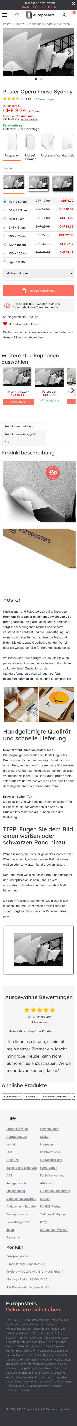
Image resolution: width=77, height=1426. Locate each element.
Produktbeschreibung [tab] (19, 426)
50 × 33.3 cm (17, 210)
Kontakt (11, 1144)
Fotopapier (12, 155)
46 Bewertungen (44, 99)
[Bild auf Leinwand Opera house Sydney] (17, 377)
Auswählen (18, 402)
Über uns (12, 1160)
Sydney (30, 1096)
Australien (11, 1096)
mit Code (33, 111)
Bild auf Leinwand (29, 157)
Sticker (44, 1136)
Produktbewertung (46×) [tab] (20, 434)
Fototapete (47, 155)
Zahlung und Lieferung (21, 1167)
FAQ (9, 1152)
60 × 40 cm (16, 218)
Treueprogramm (17, 1214)
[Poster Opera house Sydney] (49, 377)
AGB (9, 1175)
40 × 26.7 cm (17, 201)
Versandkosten (29, 119)
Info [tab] (7, 442)
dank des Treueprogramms (41, 307)
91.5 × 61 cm (17, 227)
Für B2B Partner (50, 1206)
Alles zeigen (40, 1022)
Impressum (47, 1144)
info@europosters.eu (30, 1264)
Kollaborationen (50, 1152)
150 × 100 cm (18, 253)
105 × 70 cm (17, 236)
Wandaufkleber (66, 155)
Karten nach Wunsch (54, 1229)
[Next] (69, 52)
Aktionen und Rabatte (21, 1206)
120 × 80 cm (17, 244)
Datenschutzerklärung (21, 1198)
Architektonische (54, 1096)
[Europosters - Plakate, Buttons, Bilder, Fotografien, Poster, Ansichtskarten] (40, 15)
